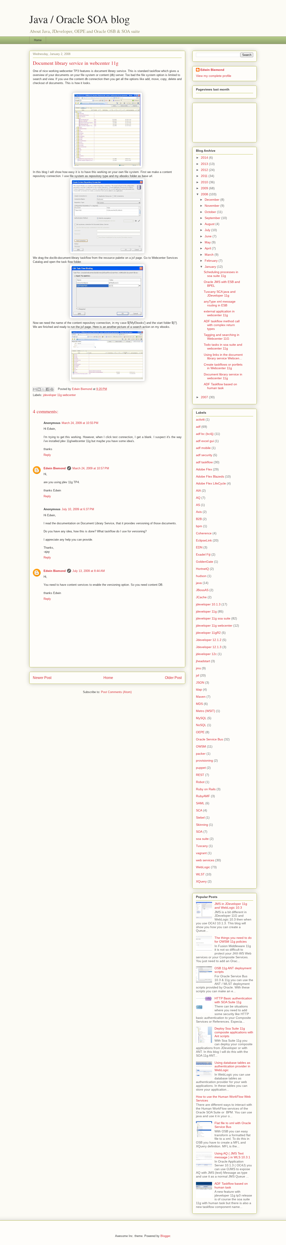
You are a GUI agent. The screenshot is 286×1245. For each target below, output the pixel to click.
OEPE (200, 732)
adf (198, 426)
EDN (199, 547)
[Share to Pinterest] (52, 389)
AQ (198, 497)
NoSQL (201, 725)
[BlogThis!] (39, 389)
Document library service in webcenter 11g (223, 376)
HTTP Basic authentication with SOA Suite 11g (233, 1000)
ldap (199, 689)
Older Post (173, 678)
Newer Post (42, 678)
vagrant (201, 853)
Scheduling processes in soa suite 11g (221, 274)
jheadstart (203, 661)
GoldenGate (204, 561)
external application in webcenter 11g (219, 313)
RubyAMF (203, 796)
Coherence (204, 533)
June (208, 236)
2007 (205, 397)
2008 (205, 194)
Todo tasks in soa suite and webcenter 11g (223, 346)
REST (200, 775)
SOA (199, 831)
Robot (200, 782)
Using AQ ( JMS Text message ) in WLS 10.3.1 (232, 1155)
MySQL (201, 718)
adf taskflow (204, 462)
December (212, 199)
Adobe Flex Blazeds (210, 476)
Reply (47, 455)
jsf (197, 675)
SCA (199, 810)
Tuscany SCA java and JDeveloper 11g (220, 293)
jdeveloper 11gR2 (208, 632)
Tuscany (202, 846)
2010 (205, 182)
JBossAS (202, 590)
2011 (204, 176)
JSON (200, 682)
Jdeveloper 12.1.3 (208, 647)
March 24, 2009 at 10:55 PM (80, 423)
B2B (199, 519)
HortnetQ (202, 569)
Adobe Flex (204, 469)
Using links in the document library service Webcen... (223, 356)
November (212, 205)
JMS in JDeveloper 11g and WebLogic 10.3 (230, 905)
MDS (199, 704)
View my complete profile (213, 76)
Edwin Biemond (55, 468)
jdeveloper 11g (206, 611)
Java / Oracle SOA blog (79, 19)
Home (38, 40)
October (211, 212)
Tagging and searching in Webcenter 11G (221, 336)
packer (201, 753)
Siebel (200, 817)
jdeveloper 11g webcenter (59, 395)
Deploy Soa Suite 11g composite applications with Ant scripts (233, 1032)
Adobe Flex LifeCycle (211, 483)
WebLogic (203, 867)
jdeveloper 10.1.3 (208, 604)
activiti (200, 419)
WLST (200, 874)
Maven (201, 696)
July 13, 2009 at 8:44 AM (88, 571)
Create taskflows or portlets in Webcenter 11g (223, 366)
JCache (201, 597)
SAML (200, 803)
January (211, 266)
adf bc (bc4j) (205, 434)
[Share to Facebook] (47, 389)
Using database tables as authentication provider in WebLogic (232, 1066)
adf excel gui (205, 441)
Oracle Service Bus (209, 739)
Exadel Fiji (203, 554)
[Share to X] (43, 389)
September (213, 218)
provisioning (204, 760)
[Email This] (35, 389)
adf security (204, 455)
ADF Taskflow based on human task (220, 386)
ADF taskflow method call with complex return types (222, 325)
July (208, 230)
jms (198, 668)
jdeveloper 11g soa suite (213, 618)
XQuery (201, 881)
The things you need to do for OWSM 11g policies (233, 939)
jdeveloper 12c (206, 654)
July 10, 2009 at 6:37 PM (78, 509)
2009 (205, 188)
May (208, 242)
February (212, 260)
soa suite (202, 839)
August (210, 224)
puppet (201, 767)
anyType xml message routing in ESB (220, 303)
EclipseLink (204, 540)
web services (205, 860)
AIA (198, 490)
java (199, 583)
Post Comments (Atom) (116, 692)
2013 (205, 164)
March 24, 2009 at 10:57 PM (90, 468)
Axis (199, 512)
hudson (201, 576)
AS (198, 505)
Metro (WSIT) (205, 711)
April (208, 248)
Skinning (202, 824)
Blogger (165, 1236)
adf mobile (203, 448)
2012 (205, 170)
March (209, 254)
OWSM (201, 746)
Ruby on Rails (206, 789)
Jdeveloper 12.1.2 (208, 640)
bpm (199, 526)
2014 (205, 157)
